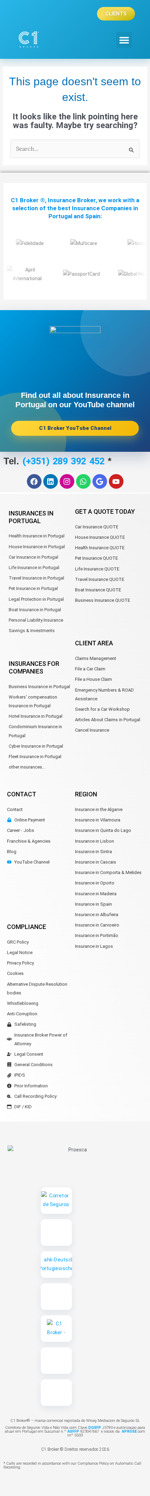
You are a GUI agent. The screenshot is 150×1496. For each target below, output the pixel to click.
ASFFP (73, 1431)
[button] (124, 40)
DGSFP (94, 1427)
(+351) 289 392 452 (65, 461)
